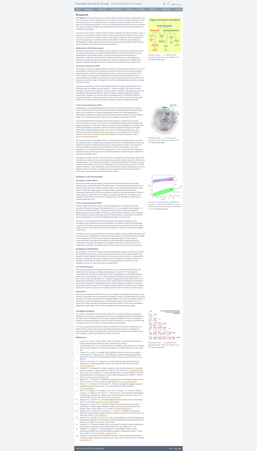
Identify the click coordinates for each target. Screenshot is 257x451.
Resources (165, 9)
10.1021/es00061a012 (128, 382)
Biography (88, 9)
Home (78, 9)
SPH (102, 448)
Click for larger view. (158, 59)
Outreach (152, 9)
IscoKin (83, 230)
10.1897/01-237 (85, 440)
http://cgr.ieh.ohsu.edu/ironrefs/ (86, 136)
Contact (178, 9)
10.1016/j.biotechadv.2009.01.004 (96, 377)
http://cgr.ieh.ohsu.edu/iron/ (106, 132)
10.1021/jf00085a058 (134, 370)
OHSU (97, 448)
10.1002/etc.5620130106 (122, 408)
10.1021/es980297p (87, 366)
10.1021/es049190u (113, 397)
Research (101, 9)
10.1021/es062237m (99, 415)
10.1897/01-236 (110, 433)
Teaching (141, 9)
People (129, 9)
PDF (112, 422)
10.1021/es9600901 (87, 388)
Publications (116, 9)
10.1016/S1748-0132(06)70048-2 (107, 402)
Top (176, 448)
